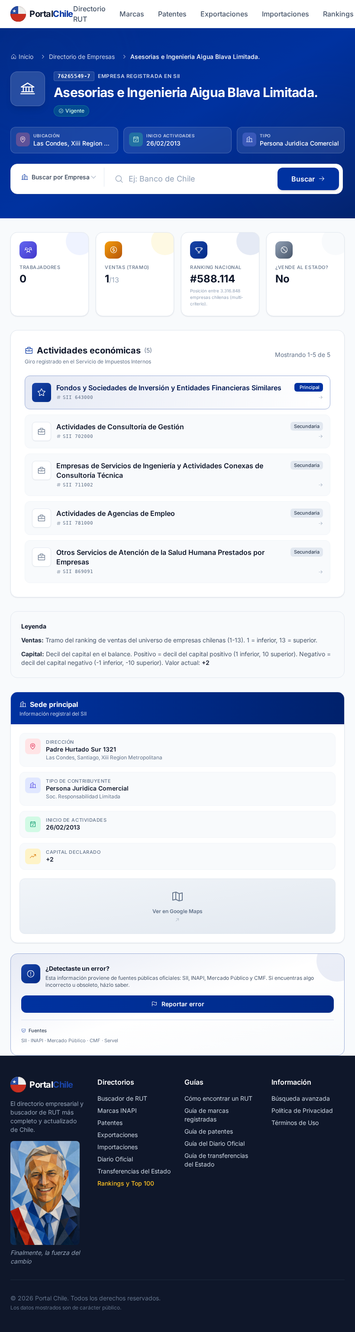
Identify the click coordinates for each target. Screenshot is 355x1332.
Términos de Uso (295, 1122)
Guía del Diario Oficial (214, 1143)
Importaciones (285, 14)
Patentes (172, 14)
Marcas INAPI (117, 1110)
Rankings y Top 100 (125, 1183)
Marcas (131, 14)
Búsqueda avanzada (300, 1098)
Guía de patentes (208, 1131)
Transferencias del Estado (134, 1171)
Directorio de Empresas (82, 56)
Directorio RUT (89, 13)
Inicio (26, 56)
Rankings (338, 14)
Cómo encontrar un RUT (218, 1098)
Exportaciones (224, 14)
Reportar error (182, 1004)
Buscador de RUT (122, 1098)
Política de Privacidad (302, 1110)
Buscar (303, 179)
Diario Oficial (115, 1159)
